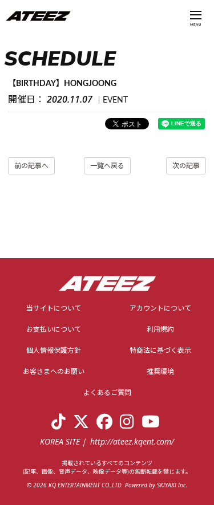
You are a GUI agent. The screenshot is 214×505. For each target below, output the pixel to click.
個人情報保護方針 (53, 350)
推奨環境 (160, 371)
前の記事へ (31, 165)
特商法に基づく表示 (160, 350)
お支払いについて (53, 329)
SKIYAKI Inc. (172, 485)
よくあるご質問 (107, 392)
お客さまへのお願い (53, 371)
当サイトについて (53, 308)
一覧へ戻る (107, 165)
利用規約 (160, 329)
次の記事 (186, 165)
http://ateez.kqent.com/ (132, 441)
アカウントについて (160, 308)
